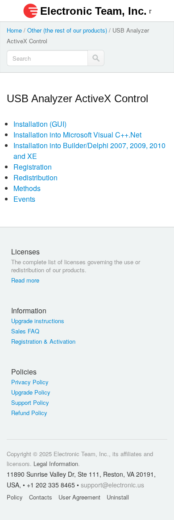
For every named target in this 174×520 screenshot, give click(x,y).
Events (24, 199)
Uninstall (118, 497)
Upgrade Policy (30, 392)
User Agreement (79, 497)
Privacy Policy (30, 382)
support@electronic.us (112, 484)
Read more (25, 280)
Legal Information (55, 463)
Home (14, 30)
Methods (27, 188)
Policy (15, 497)
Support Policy (30, 403)
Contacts (40, 497)
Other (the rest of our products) (67, 30)
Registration (32, 167)
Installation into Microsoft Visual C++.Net (77, 134)
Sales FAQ (25, 331)
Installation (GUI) (39, 124)
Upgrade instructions (37, 321)
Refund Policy (29, 413)
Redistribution (35, 177)
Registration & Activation (43, 341)
